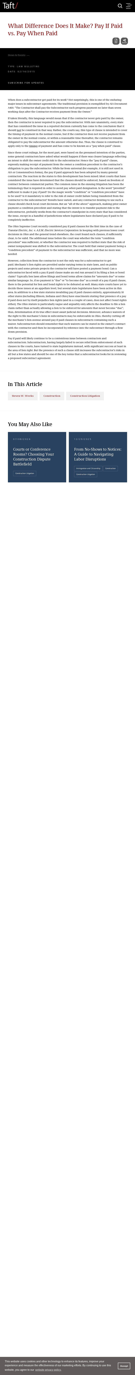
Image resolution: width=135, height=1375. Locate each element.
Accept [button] (124, 1366)
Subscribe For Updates (26, 83)
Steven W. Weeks (23, 396)
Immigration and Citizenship (88, 469)
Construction (51, 396)
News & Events (16, 55)
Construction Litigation (85, 396)
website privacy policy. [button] (48, 1369)
